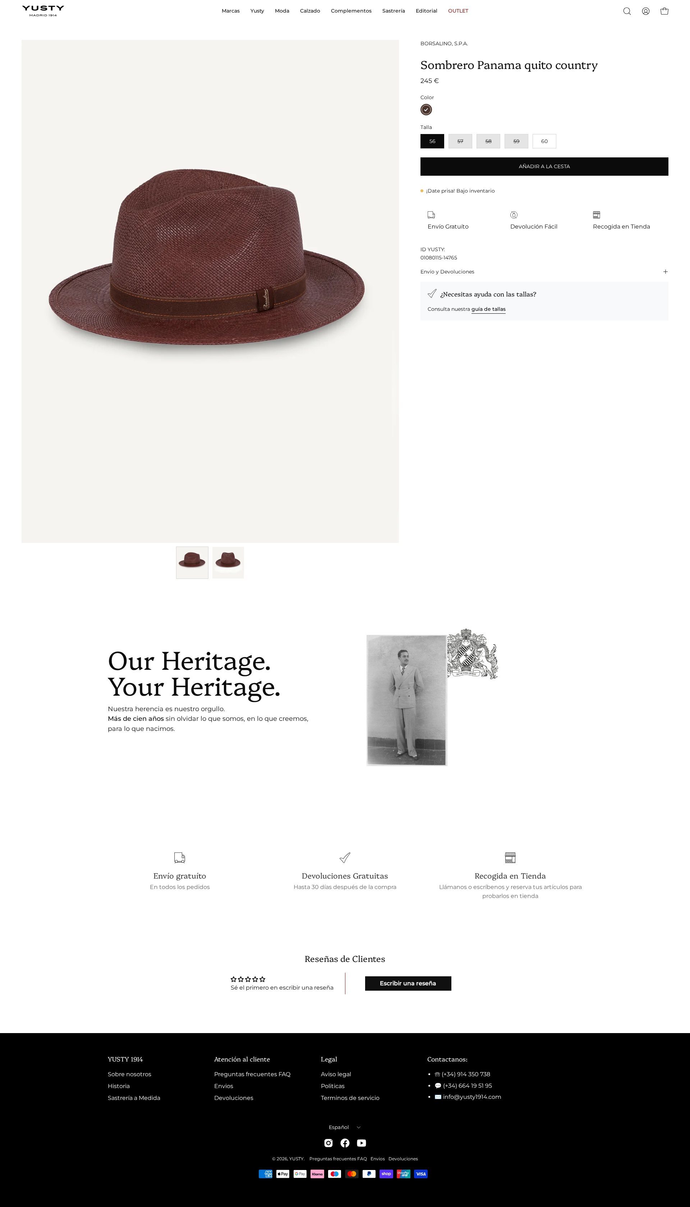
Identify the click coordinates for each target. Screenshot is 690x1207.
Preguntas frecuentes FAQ (252, 1074)
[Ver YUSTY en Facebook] (345, 1143)
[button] (627, 11)
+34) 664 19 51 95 (468, 1085)
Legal (329, 1059)
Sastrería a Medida (134, 1098)
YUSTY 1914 (125, 1059)
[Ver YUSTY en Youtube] (361, 1143)
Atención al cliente (242, 1059)
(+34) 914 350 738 (466, 1074)
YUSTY (296, 1158)
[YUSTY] (43, 11)
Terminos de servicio (350, 1098)
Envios (223, 1086)
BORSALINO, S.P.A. (444, 43)
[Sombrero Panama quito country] (192, 563)
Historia (119, 1086)
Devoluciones (233, 1098)
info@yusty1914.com (472, 1096)
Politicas (333, 1086)
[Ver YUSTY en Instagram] (328, 1143)
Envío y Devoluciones (447, 271)
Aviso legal (336, 1074)
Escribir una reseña (408, 983)
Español (339, 1127)
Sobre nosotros (129, 1074)
